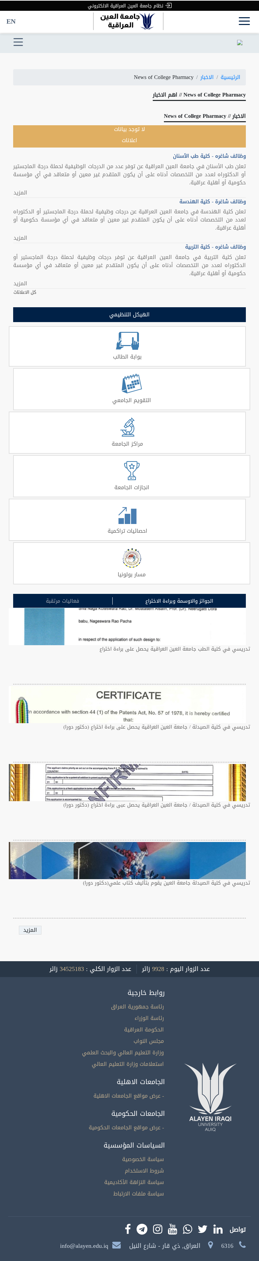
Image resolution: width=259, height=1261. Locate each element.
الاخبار (207, 77)
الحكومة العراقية (144, 1029)
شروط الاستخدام (144, 1170)
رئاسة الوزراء (149, 1018)
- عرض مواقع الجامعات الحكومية (126, 1127)
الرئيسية (230, 77)
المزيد (20, 192)
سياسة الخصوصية (143, 1159)
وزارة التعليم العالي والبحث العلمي (123, 1052)
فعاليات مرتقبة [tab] (62, 601)
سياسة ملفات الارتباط (138, 1193)
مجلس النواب (149, 1041)
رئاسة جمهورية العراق (137, 1006)
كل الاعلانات (24, 292)
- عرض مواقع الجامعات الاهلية (128, 1096)
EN (11, 21)
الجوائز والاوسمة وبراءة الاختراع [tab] (179, 601)
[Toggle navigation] (18, 42)
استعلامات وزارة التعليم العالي (128, 1064)
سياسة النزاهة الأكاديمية (134, 1182)
